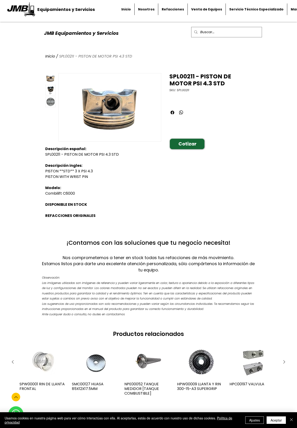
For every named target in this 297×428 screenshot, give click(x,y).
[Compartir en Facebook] (172, 112)
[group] (148, 373)
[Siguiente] (284, 362)
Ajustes (254, 420)
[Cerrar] (291, 420)
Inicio (50, 56)
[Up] (16, 397)
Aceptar (276, 420)
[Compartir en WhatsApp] (181, 112)
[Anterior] (13, 362)
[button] (187, 144)
